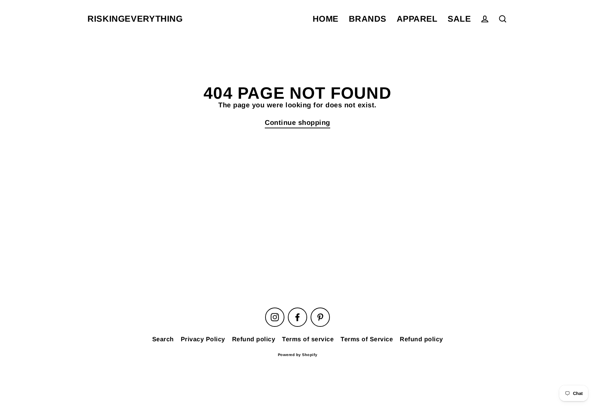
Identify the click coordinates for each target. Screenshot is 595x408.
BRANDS (367, 18)
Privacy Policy (203, 339)
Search (163, 339)
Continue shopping (297, 122)
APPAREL (417, 18)
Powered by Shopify (297, 355)
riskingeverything (135, 19)
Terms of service (308, 339)
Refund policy (253, 339)
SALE (459, 18)
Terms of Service (367, 339)
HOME (325, 18)
